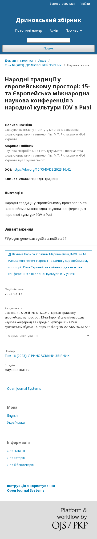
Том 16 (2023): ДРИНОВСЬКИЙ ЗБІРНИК (33, 65)
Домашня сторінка (19, 60)
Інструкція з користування (31, 488)
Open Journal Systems (24, 388)
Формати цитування (23, 335)
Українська (16, 422)
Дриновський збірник (48, 20)
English (12, 415)
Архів (54, 30)
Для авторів (16, 458)
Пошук (48, 48)
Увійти (85, 3)
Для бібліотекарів (20, 465)
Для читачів (16, 451)
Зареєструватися (62, 3)
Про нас (72, 30)
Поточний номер (28, 30)
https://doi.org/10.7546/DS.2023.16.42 (42, 169)
